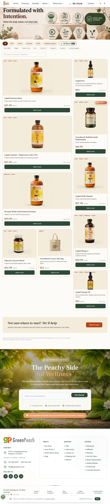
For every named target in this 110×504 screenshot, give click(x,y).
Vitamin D (43, 48)
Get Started (79, 395)
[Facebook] (5, 476)
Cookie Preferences (80, 492)
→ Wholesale (89, 446)
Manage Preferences (85, 499)
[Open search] (100, 3)
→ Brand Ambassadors (93, 460)
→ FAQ (66, 446)
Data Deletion (65, 492)
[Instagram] (11, 476)
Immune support (74, 48)
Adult (38, 43)
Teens (20, 43)
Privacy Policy (50, 499)
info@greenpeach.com (16, 467)
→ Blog (45, 456)
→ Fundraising (90, 466)
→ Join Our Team (91, 456)
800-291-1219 (26, 462)
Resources (57, 3)
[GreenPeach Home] (6, 3)
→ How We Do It (49, 449)
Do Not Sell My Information (97, 492)
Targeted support (50, 43)
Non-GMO (7, 48)
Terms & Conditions (50, 492)
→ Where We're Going (51, 453)
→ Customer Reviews (92, 470)
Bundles (35, 3)
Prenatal (29, 43)
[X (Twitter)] (21, 476)
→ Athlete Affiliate (91, 463)
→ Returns (67, 460)
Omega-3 (53, 48)
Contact (91, 3)
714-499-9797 (13, 462)
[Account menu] (105, 3)
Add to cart (37, 110)
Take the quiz (94, 325)
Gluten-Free (26, 48)
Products (25, 3)
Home (15, 3)
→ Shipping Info (69, 456)
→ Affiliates (89, 449)
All (5, 43)
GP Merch (68, 43)
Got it (97, 499)
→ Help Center (69, 449)
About (45, 3)
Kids (12, 43)
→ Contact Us (69, 453)
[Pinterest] (16, 476)
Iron (35, 48)
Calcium (62, 48)
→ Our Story (47, 446)
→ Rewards (89, 453)
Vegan (16, 48)
